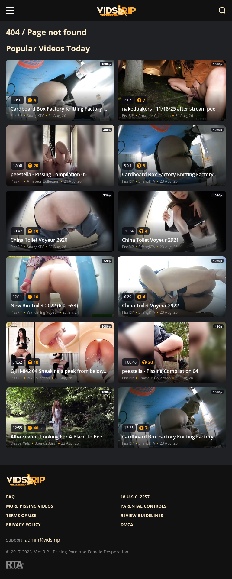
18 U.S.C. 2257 (135, 497)
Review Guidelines (142, 515)
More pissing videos (29, 506)
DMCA (127, 524)
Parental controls (143, 506)
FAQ (10, 497)
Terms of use (21, 515)
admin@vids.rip (42, 540)
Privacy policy (23, 524)
